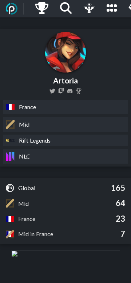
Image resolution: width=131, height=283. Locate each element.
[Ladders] (41, 8)
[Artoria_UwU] (52, 91)
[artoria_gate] (61, 91)
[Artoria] (78, 91)
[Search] (66, 8)
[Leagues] (112, 8)
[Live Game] (89, 8)
